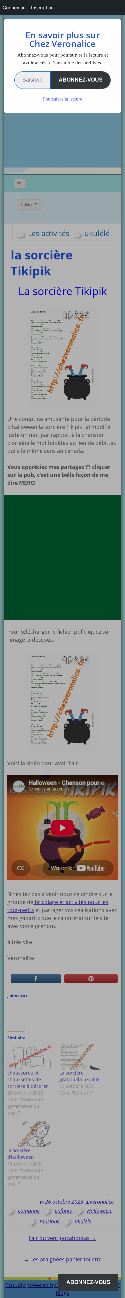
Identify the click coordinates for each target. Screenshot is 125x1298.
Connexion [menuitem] (14, 7)
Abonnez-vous (81, 80)
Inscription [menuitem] (42, 7)
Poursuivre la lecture (62, 99)
